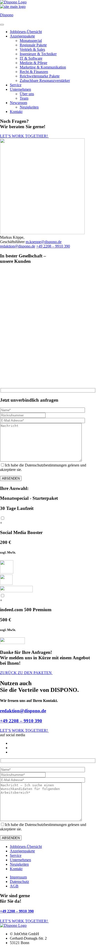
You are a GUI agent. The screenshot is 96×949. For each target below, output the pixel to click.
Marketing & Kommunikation (43, 67)
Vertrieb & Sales (32, 49)
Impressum (18, 877)
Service (15, 85)
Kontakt (16, 111)
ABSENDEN (11, 478)
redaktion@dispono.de (17, 246)
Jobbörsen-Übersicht (26, 32)
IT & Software (31, 58)
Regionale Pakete (33, 45)
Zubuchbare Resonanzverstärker (45, 80)
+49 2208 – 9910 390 (53, 246)
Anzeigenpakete (22, 36)
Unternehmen (20, 89)
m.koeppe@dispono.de (44, 242)
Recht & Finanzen (34, 72)
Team (24, 98)
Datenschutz (19, 881)
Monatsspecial (31, 40)
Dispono (6, 15)
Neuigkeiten (29, 107)
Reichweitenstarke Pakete (40, 76)
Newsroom (18, 103)
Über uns (27, 94)
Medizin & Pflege (33, 63)
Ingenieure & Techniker (38, 54)
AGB (14, 886)
